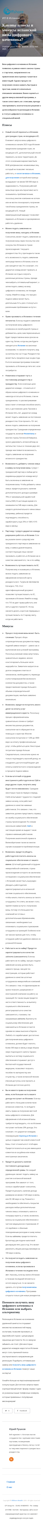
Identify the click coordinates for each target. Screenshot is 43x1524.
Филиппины (29, 433)
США (28, 826)
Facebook (23, 1411)
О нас (9, 1487)
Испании (21, 345)
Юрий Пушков (22, 46)
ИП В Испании (11, 18)
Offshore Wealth (17, 1500)
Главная (11, 1481)
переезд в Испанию (27, 1136)
